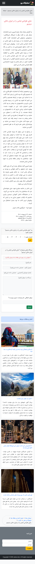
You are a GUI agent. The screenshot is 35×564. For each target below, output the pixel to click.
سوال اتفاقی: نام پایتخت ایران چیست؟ (20, 298)
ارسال (29, 307)
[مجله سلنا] (27, 3)
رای (30, 240)
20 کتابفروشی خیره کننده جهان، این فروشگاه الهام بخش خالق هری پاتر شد (17, 447)
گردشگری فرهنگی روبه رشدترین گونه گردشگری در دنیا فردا (18, 350)
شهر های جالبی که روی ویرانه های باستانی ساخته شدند (17, 495)
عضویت (29, 548)
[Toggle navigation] (3, 3)
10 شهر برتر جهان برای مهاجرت (24, 399)
